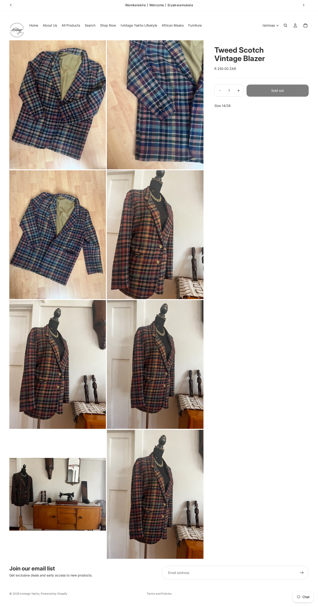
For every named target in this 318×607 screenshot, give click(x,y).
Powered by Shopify (54, 593)
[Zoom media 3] (57, 234)
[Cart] (305, 25)
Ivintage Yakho (29, 593)
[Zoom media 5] (57, 364)
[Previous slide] (11, 5)
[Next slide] (303, 5)
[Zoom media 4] (155, 234)
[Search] (285, 25)
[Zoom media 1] (57, 104)
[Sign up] (302, 573)
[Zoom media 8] (155, 494)
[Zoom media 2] (155, 104)
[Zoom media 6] (155, 364)
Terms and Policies (159, 593)
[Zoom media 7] (57, 494)
